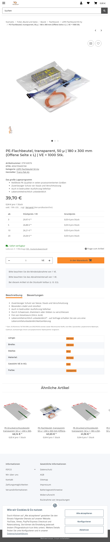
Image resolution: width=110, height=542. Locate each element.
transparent (71, 371)
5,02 (68, 364)
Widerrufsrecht (47, 494)
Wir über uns (12, 474)
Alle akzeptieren (84, 513)
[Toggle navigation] (3, 2)
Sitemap (44, 479)
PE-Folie (70, 358)
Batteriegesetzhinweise (51, 489)
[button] (81, 3)
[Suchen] (104, 11)
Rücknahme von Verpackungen (55, 499)
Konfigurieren (84, 521)
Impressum (45, 484)
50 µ (68, 351)
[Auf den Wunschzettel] (98, 43)
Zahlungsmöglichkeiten (17, 484)
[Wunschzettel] (88, 3)
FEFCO (9, 469)
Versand (29, 207)
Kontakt (9, 479)
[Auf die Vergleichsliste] (91, 43)
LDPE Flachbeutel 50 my (27, 169)
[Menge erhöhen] (49, 260)
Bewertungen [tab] (35, 295)
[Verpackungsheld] (15, 3)
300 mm (70, 338)
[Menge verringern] (9, 260)
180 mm (70, 345)
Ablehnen (84, 530)
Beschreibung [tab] (14, 295)
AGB (42, 474)
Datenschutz (46, 469)
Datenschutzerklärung (17, 533)
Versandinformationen (16, 489)
